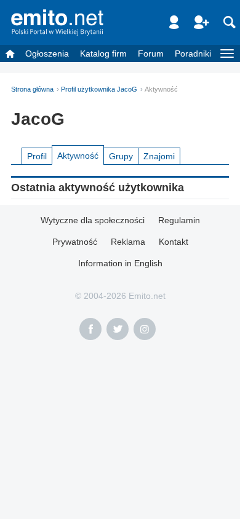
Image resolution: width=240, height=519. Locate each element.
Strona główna (32, 89)
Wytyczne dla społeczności (93, 220)
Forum (151, 53)
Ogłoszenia (47, 53)
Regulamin (179, 220)
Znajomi (159, 156)
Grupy (121, 156)
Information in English (120, 263)
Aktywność (77, 155)
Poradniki (193, 53)
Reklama (128, 242)
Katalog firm (103, 53)
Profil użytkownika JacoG (99, 89)
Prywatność (74, 242)
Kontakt (173, 242)
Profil (37, 156)
